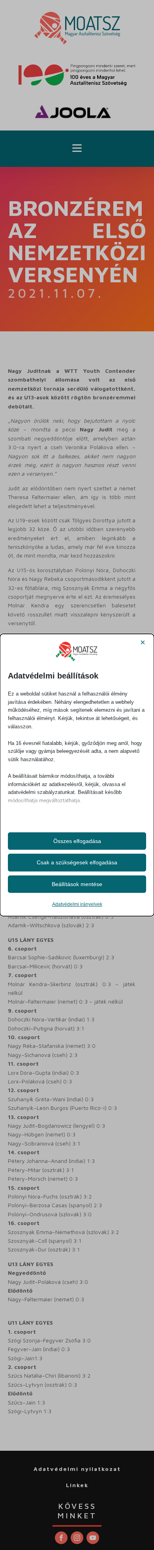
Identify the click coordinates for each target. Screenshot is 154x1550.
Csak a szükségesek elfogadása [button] (77, 862)
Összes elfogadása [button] (77, 841)
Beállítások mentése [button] (77, 884)
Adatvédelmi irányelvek (77, 904)
